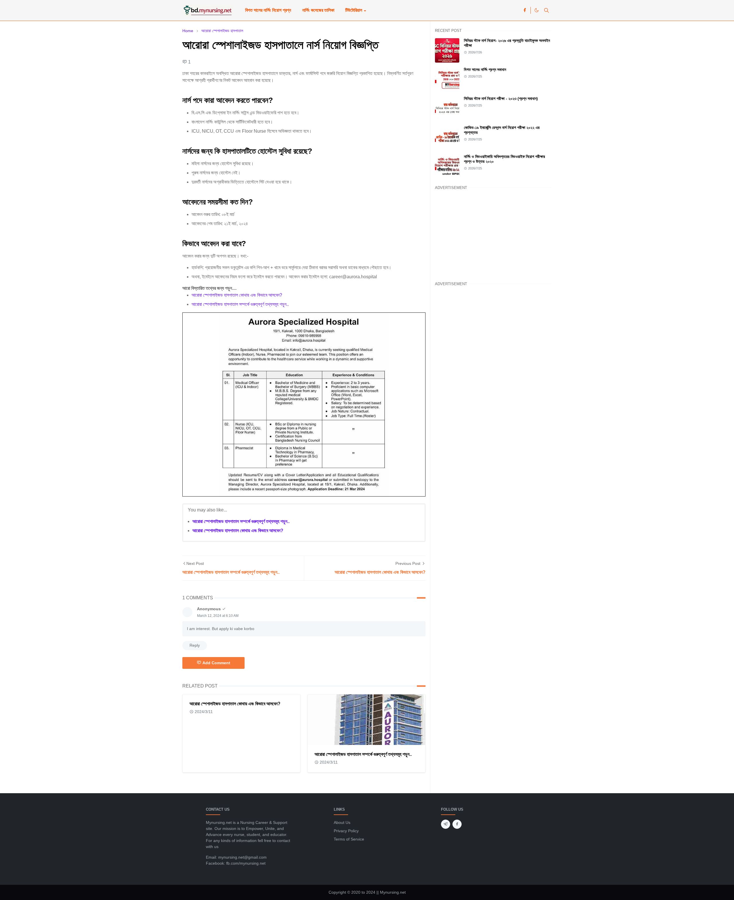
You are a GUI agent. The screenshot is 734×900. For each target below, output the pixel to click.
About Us (342, 822)
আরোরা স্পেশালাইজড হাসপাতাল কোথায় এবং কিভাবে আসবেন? (237, 295)
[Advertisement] (493, 234)
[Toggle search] (546, 10)
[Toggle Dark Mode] (536, 10)
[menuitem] (268, 10)
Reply (195, 645)
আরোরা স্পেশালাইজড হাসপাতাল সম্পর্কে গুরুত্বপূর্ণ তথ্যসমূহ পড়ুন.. (240, 304)
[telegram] (445, 824)
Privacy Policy (346, 830)
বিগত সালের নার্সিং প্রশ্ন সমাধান (485, 69)
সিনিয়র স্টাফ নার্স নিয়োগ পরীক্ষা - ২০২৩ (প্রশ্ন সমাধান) (501, 98)
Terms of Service (349, 839)
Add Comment (216, 662)
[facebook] (524, 10)
